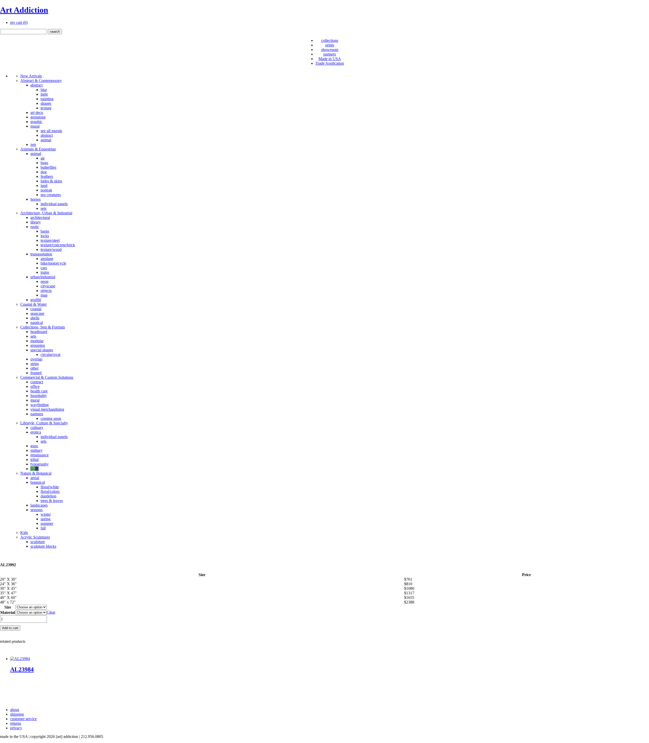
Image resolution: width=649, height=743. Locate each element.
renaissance (39, 455)
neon (44, 281)
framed (36, 373)
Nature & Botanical (35, 473)
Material (7, 612)
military (36, 450)
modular (37, 341)
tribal (34, 459)
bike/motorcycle (53, 263)
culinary (36, 427)
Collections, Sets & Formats (42, 327)
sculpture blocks (43, 546)
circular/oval (50, 354)
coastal (35, 309)
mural (35, 126)
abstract (36, 85)
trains (45, 272)
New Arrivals (31, 76)
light (44, 94)
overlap (36, 359)
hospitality (38, 395)
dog (44, 172)
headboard (38, 332)
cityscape (48, 286)
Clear (51, 612)
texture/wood (51, 249)
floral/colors (50, 491)
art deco (36, 112)
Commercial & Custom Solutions (46, 377)
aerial (34, 478)
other (34, 368)
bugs (44, 163)
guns (34, 446)
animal (46, 140)
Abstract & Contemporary (41, 80)
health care (39, 391)
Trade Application (329, 63)
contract (36, 382)
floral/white (50, 487)
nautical (36, 322)
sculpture (37, 542)
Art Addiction (24, 9)
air (43, 158)
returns (15, 723)
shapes (46, 103)
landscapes (39, 505)
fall (43, 528)
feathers (47, 176)
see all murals (51, 131)
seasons (36, 510)
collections (329, 40)
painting (47, 99)
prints (329, 45)
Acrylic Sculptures (35, 537)
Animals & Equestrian (38, 149)
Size (7, 607)
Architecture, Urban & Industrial (46, 213)
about (14, 709)
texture (46, 108)
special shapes (41, 350)
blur (44, 90)
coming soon (51, 418)
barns (45, 231)
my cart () (19, 22)
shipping (17, 714)
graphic (36, 121)
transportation (41, 254)
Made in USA (329, 59)
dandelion (48, 496)
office (35, 386)
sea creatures (51, 195)
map (44, 295)
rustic (34, 226)
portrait (46, 190)
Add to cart (10, 628)
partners (329, 54)
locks (45, 236)
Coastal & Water (33, 304)
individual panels (54, 204)
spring (45, 519)
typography (39, 464)
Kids (24, 532)
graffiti (35, 300)
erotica (35, 432)
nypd (34, 468)
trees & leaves (52, 500)
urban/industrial (42, 277)
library (35, 222)
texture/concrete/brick (58, 245)
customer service (23, 719)
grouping (37, 345)
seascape (37, 313)
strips (34, 363)
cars (44, 268)
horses (35, 199)
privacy (16, 728)
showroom (329, 49)
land (44, 185)
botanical (37, 482)
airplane (47, 258)
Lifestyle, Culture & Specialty (44, 423)
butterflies (48, 167)
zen (33, 144)
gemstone (38, 117)
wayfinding (39, 405)
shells (34, 318)
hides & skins (51, 181)
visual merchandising (47, 409)
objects (46, 290)
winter (46, 514)
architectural (40, 217)
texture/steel (50, 240)
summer (47, 523)
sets (43, 208)
